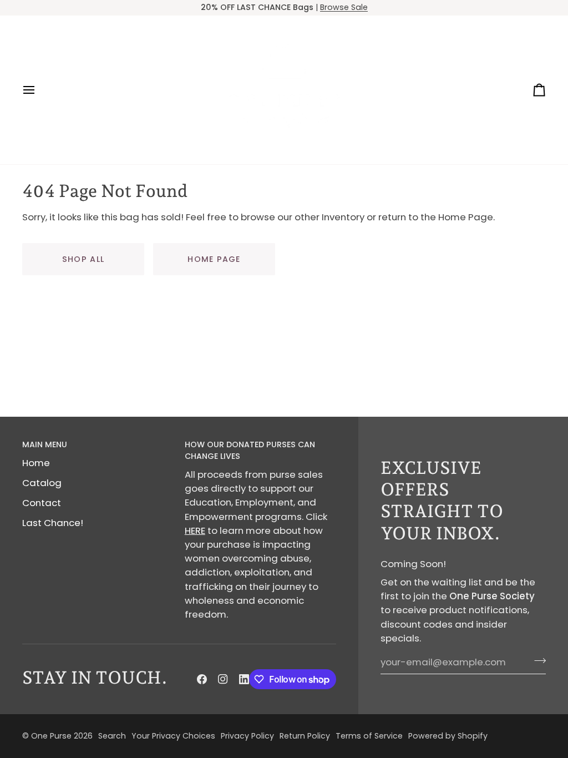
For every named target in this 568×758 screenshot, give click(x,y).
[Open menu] (38, 90)
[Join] (537, 661)
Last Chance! (52, 522)
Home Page (213, 259)
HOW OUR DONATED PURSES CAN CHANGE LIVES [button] (250, 450)
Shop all (83, 259)
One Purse (51, 735)
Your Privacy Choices (173, 735)
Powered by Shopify (448, 735)
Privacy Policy (247, 735)
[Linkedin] (244, 679)
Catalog (42, 482)
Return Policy (305, 735)
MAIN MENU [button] (44, 444)
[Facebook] (202, 679)
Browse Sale (344, 7)
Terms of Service (369, 735)
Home (36, 462)
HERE (195, 530)
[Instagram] (223, 679)
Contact (41, 502)
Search (112, 735)
